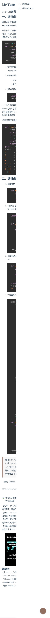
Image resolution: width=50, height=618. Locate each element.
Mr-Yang (8, 4)
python (12, 482)
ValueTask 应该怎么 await (13, 579)
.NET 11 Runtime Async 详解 (15, 576)
